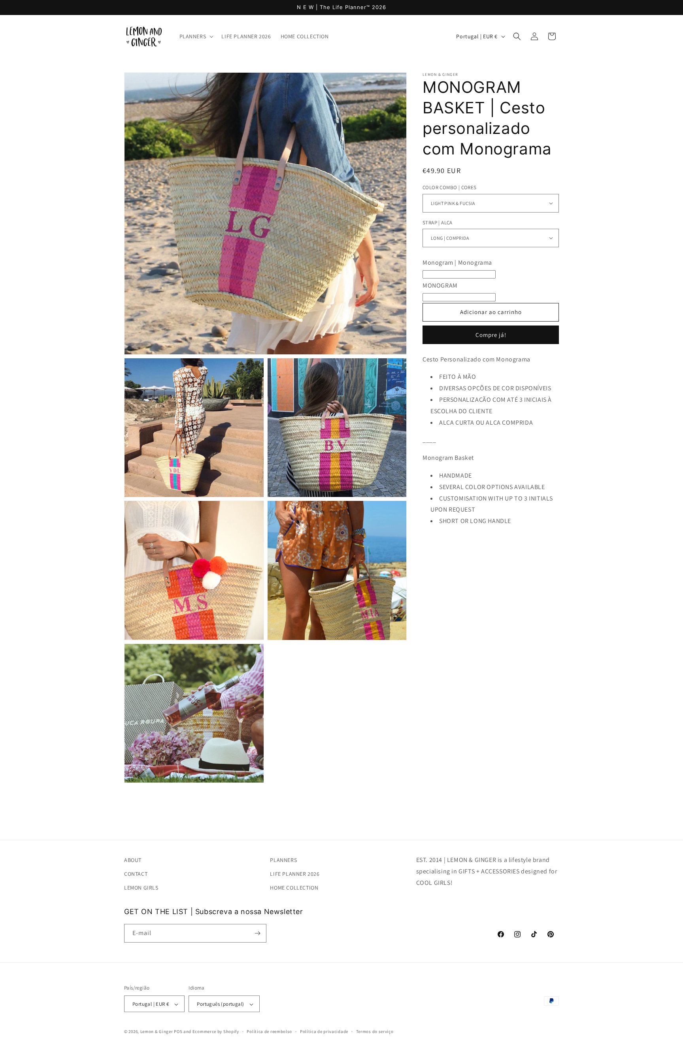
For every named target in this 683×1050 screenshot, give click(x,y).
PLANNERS (283, 860)
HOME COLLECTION (294, 888)
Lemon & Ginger (156, 1032)
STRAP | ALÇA (438, 222)
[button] (196, 36)
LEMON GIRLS (141, 888)
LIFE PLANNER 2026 (294, 873)
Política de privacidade (324, 1031)
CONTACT (135, 873)
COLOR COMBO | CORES (450, 187)
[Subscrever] (257, 933)
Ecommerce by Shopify (215, 1032)
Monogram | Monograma (457, 262)
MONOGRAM (440, 285)
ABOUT (133, 860)
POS (178, 1032)
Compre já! (490, 334)
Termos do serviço (375, 1031)
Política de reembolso (269, 1031)
